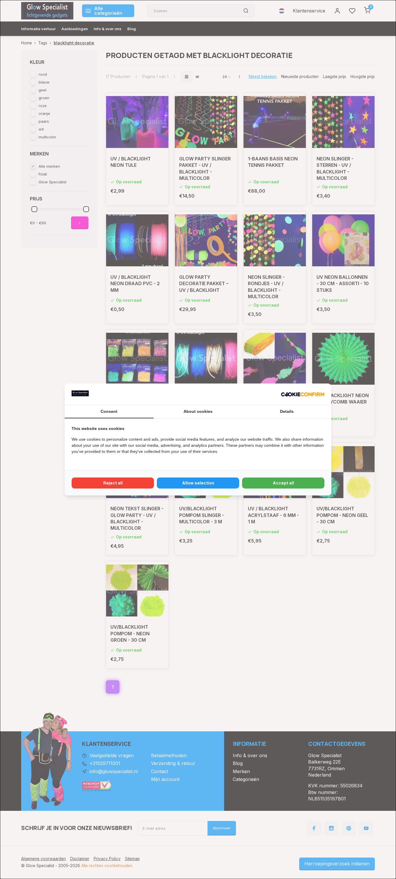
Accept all (283, 482)
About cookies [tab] (198, 411)
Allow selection (198, 482)
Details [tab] (287, 411)
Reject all (113, 482)
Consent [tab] (109, 411)
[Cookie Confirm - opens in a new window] (302, 394)
